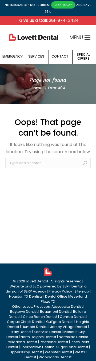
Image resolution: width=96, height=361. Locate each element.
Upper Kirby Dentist (26, 352)
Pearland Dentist (54, 341)
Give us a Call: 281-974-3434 (49, 20)
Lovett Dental (37, 281)
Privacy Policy (60, 291)
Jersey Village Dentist (68, 326)
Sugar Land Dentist (72, 347)
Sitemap (81, 291)
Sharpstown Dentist (37, 347)
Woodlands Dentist (55, 357)
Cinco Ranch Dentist (40, 316)
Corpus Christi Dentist (25, 321)
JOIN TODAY (63, 5)
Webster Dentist (58, 352)
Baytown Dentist (24, 311)
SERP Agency (35, 291)
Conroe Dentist (73, 316)
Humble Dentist (35, 326)
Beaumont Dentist (55, 311)
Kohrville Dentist (47, 331)
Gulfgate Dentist (60, 321)
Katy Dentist (21, 331)
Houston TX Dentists (26, 296)
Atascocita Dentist (67, 306)
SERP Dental (72, 286)
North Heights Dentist (38, 336)
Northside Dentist (73, 336)
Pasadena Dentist (22, 341)
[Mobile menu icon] (87, 37)
